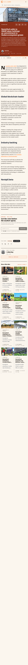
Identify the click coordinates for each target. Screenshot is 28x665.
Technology (10, 241)
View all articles (13, 256)
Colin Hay (7, 50)
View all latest (22, 264)
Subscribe (23, 228)
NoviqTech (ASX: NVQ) (11, 66)
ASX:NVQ (17, 241)
